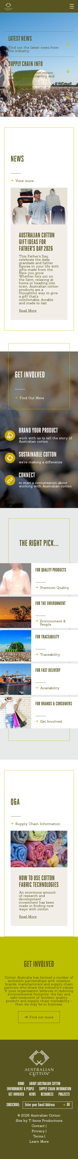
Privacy (38, 1131)
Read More (28, 310)
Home (21, 1084)
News (32, 1095)
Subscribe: (13, 1105)
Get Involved (51, 721)
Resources (47, 1095)
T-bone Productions (45, 1120)
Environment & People (53, 623)
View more (24, 181)
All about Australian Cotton (31, 101)
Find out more (41, 1017)
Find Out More (32, 398)
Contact (38, 1126)
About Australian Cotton (44, 1084)
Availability (49, 688)
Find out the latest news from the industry (33, 49)
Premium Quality (54, 588)
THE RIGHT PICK (21, 93)
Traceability (50, 654)
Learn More (39, 1141)
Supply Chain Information (37, 824)
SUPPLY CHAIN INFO (25, 64)
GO (68, 1105)
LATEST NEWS (20, 39)
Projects (64, 1095)
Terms (38, 1136)
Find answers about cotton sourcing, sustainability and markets (31, 76)
